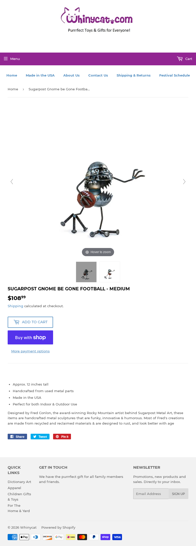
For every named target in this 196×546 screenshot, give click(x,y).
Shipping (15, 306)
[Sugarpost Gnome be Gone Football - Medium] (86, 272)
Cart (188, 59)
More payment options (30, 351)
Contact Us (98, 75)
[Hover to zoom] (98, 181)
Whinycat (28, 527)
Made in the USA (40, 75)
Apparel (14, 488)
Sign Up (178, 494)
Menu (15, 59)
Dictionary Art (19, 482)
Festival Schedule (174, 75)
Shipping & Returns (134, 75)
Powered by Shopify (58, 527)
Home (11, 75)
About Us (71, 75)
